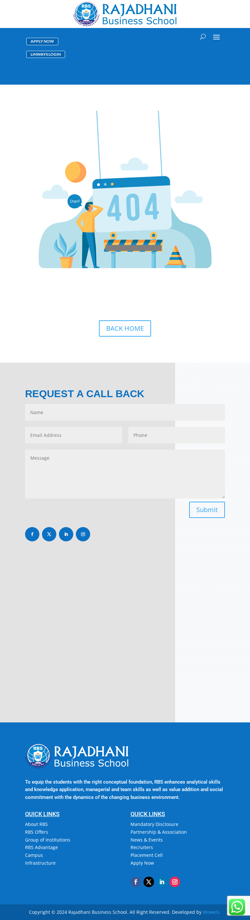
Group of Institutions (47, 840)
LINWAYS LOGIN (46, 54)
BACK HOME (125, 328)
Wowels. (212, 912)
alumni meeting (203, 78)
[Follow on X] (49, 534)
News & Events (147, 840)
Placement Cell (147, 855)
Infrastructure (40, 863)
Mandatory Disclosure (154, 824)
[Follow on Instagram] (83, 534)
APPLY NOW (42, 41)
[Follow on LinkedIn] (66, 534)
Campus (34, 855)
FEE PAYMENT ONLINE (201, 55)
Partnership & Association (159, 832)
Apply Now (142, 863)
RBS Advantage (41, 847)
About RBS (36, 824)
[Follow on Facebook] (32, 534)
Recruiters (142, 847)
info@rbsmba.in (57, 642)
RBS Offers (36, 832)
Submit (207, 509)
